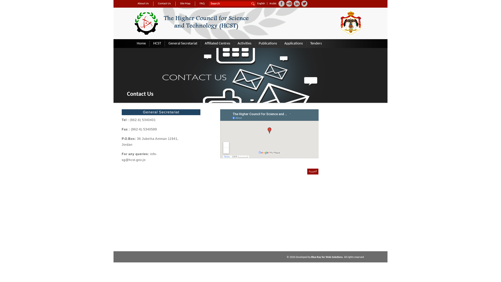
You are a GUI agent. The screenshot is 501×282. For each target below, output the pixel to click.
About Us (143, 3)
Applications (293, 43)
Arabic (273, 3)
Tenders (316, 43)
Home (141, 43)
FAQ (202, 3)
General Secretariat (183, 43)
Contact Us (164, 3)
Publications (268, 43)
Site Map (185, 3)
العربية (313, 171)
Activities (244, 43)
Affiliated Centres (217, 43)
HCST (157, 43)
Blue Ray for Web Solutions (327, 257)
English (261, 3)
